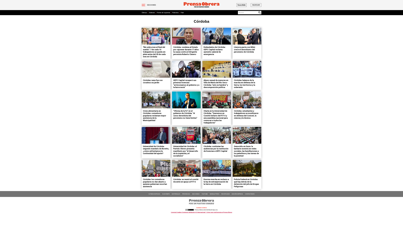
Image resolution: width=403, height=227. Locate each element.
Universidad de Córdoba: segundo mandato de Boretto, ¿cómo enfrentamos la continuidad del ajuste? (156, 150)
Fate (182, 12)
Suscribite (241, 5)
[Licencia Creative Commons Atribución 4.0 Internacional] (189, 210)
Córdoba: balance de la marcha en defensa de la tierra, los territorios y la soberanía (244, 83)
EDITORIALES (176, 194)
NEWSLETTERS (214, 194)
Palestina (175, 12)
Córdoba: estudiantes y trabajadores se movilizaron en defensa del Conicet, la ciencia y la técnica (246, 114)
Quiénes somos (201, 208)
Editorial (152, 12)
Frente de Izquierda (163, 12)
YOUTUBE (205, 194)
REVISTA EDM (225, 194)
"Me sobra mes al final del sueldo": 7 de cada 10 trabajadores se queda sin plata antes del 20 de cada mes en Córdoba (154, 52)
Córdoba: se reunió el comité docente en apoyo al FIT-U (185, 180)
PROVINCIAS (186, 194)
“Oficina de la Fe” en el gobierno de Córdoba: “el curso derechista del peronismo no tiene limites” (185, 114)
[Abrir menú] (143, 5)
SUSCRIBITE (166, 194)
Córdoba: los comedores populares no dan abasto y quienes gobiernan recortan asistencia (155, 183)
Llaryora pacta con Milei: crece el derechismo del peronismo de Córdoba (244, 49)
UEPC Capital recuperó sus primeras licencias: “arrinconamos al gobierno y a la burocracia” (186, 83)
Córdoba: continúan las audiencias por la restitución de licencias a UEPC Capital (216, 148)
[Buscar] (259, 12)
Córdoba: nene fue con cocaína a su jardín (153, 81)
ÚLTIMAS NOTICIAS (154, 194)
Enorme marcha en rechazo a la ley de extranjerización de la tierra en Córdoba (216, 181)
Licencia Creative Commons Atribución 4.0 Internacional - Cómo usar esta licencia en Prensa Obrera (201, 212)
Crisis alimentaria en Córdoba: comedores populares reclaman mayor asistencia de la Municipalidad (154, 115)
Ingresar (256, 5)
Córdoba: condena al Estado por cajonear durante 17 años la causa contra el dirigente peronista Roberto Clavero (186, 50)
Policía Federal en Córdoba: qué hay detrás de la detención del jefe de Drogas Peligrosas (246, 183)
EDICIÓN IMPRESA (237, 194)
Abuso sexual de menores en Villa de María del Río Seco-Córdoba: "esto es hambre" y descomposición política (216, 83)
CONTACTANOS (249, 194)
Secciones (151, 5)
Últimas (144, 12)
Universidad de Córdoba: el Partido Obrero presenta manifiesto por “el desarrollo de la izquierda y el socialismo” (185, 151)
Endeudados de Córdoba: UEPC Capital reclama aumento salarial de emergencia (215, 50)
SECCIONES (196, 194)
